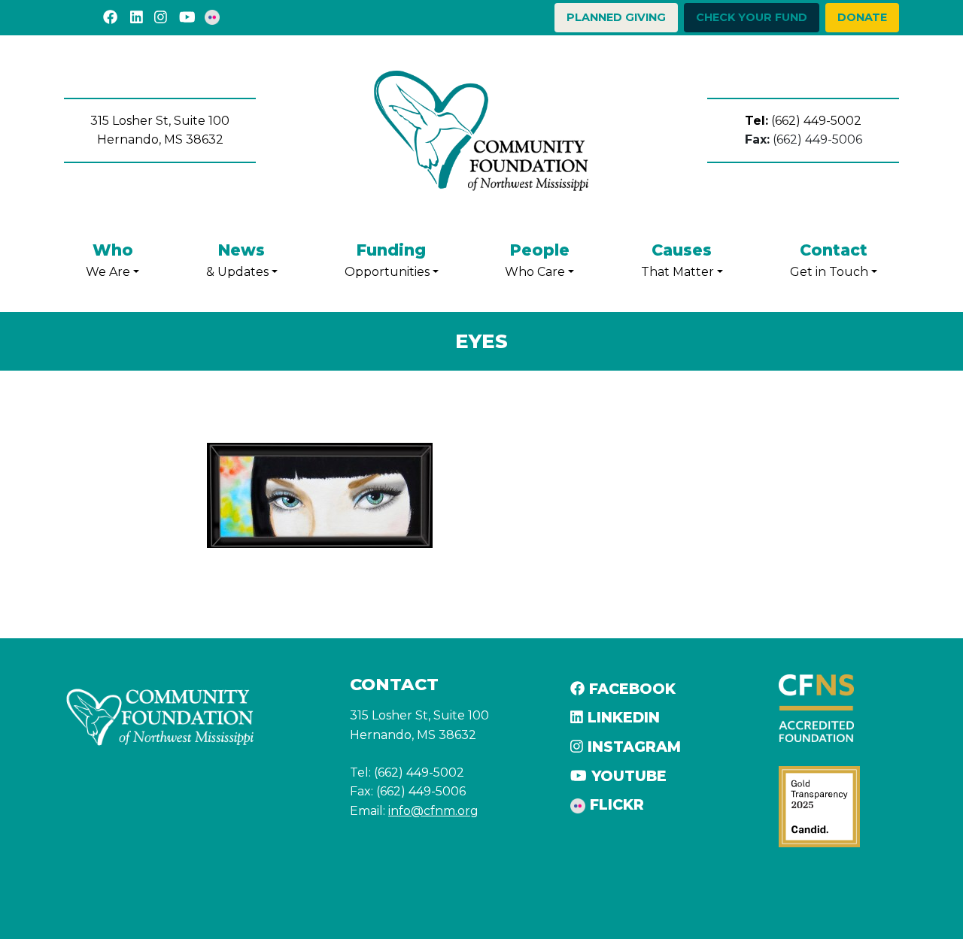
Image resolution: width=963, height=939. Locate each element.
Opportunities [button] (387, 260)
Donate (862, 17)
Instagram (632, 747)
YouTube (627, 776)
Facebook (630, 689)
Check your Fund (751, 17)
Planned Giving (616, 17)
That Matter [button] (677, 260)
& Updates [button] (237, 260)
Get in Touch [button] (829, 260)
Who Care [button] (537, 260)
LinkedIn (621, 717)
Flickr (614, 804)
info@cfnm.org (433, 811)
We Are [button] (109, 260)
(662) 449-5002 (803, 121)
